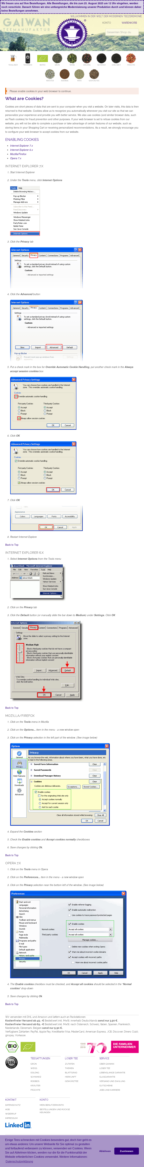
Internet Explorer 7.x (21, 145)
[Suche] (135, 32)
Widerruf (10, 1114)
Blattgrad (71, 1072)
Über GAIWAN (106, 1064)
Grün (34, 1064)
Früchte (35, 1090)
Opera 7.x (15, 158)
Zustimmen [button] (126, 1151)
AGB (7, 1109)
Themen (69, 1068)
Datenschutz (13, 1105)
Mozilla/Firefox (18, 154)
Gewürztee (71, 1081)
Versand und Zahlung (112, 1081)
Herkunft (70, 1077)
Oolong (35, 1072)
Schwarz (36, 1077)
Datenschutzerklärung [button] (19, 1161)
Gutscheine (106, 1085)
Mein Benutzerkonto (52, 1105)
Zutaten (69, 1064)
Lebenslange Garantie (112, 1072)
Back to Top (11, 544)
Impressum (11, 1118)
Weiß (34, 1068)
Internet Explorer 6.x (21, 149)
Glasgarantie (107, 1077)
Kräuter (35, 1085)
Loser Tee (104, 1068)
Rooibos (35, 1081)
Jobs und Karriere (109, 1090)
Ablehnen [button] (105, 1151)
